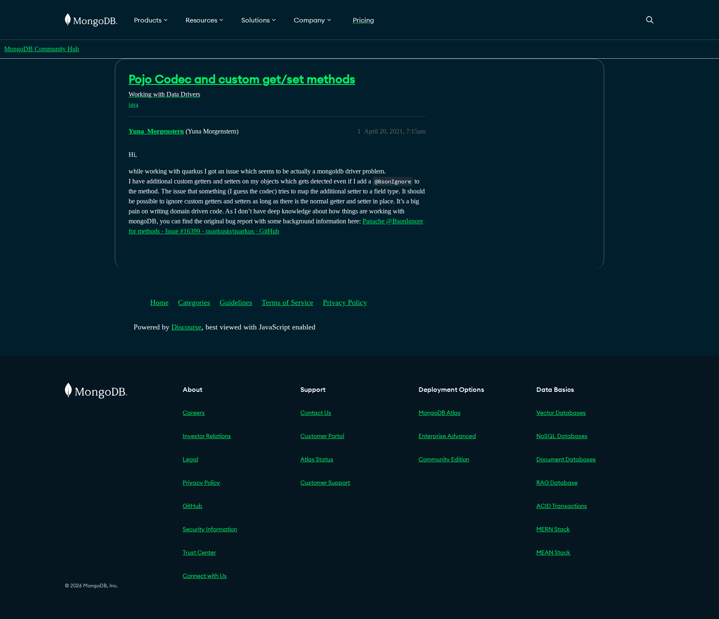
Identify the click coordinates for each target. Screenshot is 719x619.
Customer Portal (322, 436)
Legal (190, 459)
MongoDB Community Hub (41, 48)
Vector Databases (561, 412)
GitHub (192, 506)
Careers (194, 412)
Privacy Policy (345, 302)
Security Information (210, 529)
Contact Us (315, 412)
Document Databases (566, 459)
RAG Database (557, 482)
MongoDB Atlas (440, 412)
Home (159, 302)
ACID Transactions (561, 506)
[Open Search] (650, 20)
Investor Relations (207, 436)
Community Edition (444, 459)
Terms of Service (287, 302)
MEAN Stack (553, 552)
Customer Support (325, 482)
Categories (194, 302)
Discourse (186, 327)
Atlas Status (316, 459)
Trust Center (199, 552)
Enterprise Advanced (447, 436)
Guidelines (236, 302)
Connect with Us (205, 575)
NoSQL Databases (562, 436)
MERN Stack (553, 529)
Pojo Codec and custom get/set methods (242, 79)
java (133, 105)
